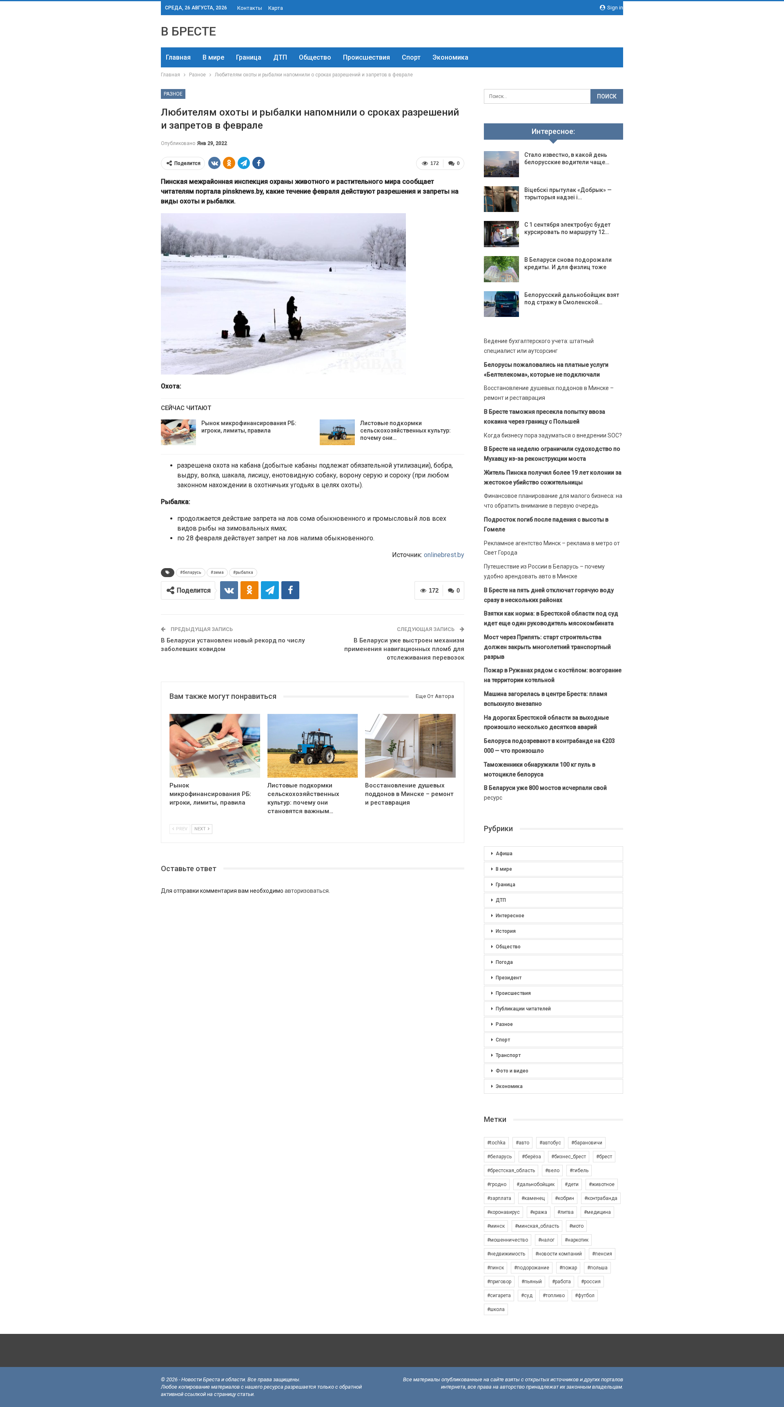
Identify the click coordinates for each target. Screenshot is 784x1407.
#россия (591, 1281)
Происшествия (366, 57)
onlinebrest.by (444, 555)
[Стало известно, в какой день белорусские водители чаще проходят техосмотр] (501, 164)
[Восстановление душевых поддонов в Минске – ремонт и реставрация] (410, 745)
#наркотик (576, 1240)
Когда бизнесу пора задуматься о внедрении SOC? (553, 435)
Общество (315, 57)
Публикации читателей (523, 1009)
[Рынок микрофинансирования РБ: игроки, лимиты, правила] (178, 432)
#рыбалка (243, 572)
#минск (496, 1226)
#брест (604, 1156)
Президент (508, 978)
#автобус (550, 1143)
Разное (173, 94)
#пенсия (602, 1254)
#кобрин (564, 1198)
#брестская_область (511, 1170)
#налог (546, 1240)
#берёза (531, 1156)
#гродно (496, 1184)
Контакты (249, 8)
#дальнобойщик (536, 1184)
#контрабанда (600, 1198)
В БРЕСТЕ (188, 31)
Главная (178, 57)
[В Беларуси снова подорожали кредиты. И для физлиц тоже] (501, 269)
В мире (213, 57)
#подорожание (531, 1268)
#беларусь (190, 572)
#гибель (579, 1170)
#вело (552, 1170)
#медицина (597, 1212)
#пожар (568, 1268)
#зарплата (499, 1198)
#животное (602, 1184)
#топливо (554, 1295)
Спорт (411, 57)
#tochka (496, 1143)
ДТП (280, 57)
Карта (275, 8)
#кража (538, 1212)
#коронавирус (503, 1212)
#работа (561, 1281)
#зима (217, 572)
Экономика (450, 57)
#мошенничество (507, 1240)
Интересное (510, 916)
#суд (526, 1295)
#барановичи (586, 1143)
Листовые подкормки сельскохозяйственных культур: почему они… (405, 430)
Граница (248, 57)
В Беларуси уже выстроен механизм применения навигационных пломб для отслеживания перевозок (404, 649)
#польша (597, 1268)
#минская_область (537, 1226)
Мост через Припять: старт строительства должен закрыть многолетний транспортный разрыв (547, 647)
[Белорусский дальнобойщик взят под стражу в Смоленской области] (501, 304)
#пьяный (531, 1281)
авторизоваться (307, 890)
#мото (576, 1226)
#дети (572, 1184)
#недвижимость (506, 1254)
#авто (522, 1143)
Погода (504, 962)
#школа (496, 1309)
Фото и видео (512, 1071)
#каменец (533, 1198)
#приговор (499, 1281)
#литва (565, 1212)
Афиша (504, 853)
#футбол (585, 1295)
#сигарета (499, 1295)
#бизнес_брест (568, 1156)
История (506, 931)
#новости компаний (558, 1254)
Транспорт (508, 1055)
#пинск (495, 1268)
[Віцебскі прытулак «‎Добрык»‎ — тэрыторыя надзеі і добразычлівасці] (501, 199)
